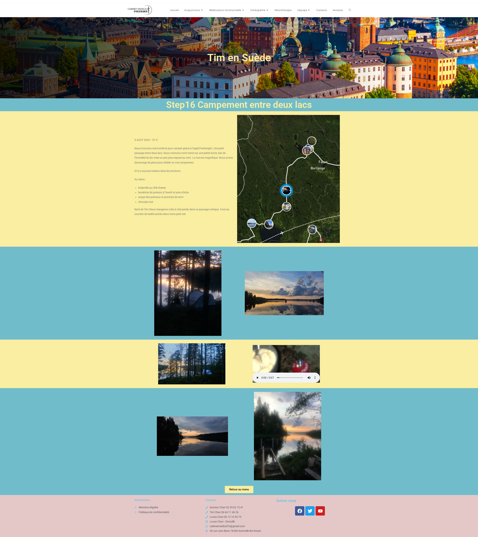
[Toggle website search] (350, 10)
